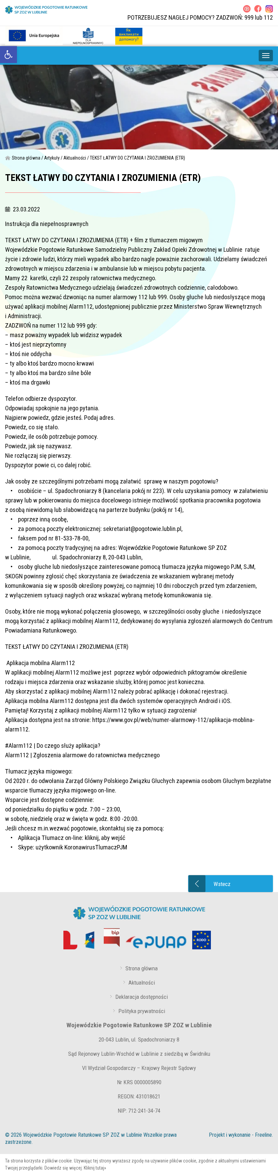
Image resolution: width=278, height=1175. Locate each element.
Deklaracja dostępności (141, 996)
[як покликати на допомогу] (128, 35)
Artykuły (52, 158)
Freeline (263, 1135)
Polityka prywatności (141, 1011)
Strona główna (26, 158)
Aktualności (74, 158)
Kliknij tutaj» (95, 1168)
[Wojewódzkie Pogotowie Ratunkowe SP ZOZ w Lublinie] (46, 9)
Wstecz (222, 884)
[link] (8, 54)
